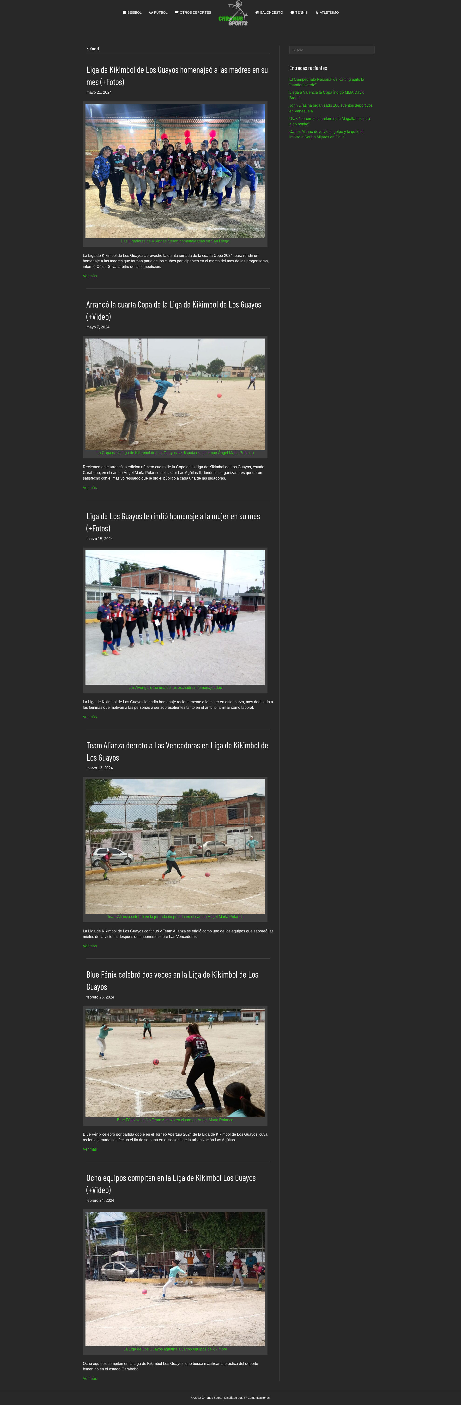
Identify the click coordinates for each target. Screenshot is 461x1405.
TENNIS (301, 12)
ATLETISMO (329, 12)
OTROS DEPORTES (195, 12)
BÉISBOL (134, 12)
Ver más (90, 276)
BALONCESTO (271, 12)
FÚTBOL (160, 12)
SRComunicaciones (256, 1397)
